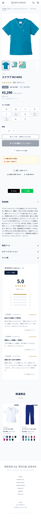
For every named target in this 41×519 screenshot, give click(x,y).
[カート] (38, 3)
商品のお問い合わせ (15, 174)
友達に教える (30, 174)
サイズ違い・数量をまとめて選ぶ (20, 136)
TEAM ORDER (20, 485)
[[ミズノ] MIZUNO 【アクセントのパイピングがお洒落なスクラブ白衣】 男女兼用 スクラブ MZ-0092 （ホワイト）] (11, 414)
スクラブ (4, 10)
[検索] (33, 3)
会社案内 (20, 502)
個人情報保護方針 (20, 505)
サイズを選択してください (20, 143)
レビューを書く (11, 272)
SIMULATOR (20, 482)
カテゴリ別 (33, 8)
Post (14, 191)
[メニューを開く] (3, 3)
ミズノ (4, 73)
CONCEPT (20, 488)
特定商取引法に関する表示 (20, 507)
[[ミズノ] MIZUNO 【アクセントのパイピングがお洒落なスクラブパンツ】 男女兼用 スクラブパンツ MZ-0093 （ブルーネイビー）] (30, 414)
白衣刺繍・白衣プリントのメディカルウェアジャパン (15, 8)
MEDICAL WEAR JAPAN (20, 466)
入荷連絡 (16, 115)
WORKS (20, 491)
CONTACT (20, 494)
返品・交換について (21, 170)
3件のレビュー (21, 82)
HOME (20, 476)
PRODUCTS (20, 479)
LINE (27, 191)
